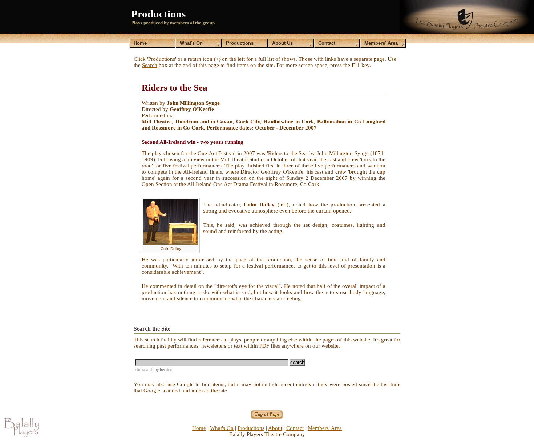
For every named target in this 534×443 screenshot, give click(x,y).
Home (140, 43)
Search (149, 65)
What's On (191, 43)
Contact (326, 43)
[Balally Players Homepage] (22, 436)
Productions (240, 43)
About (275, 428)
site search (144, 370)
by (163, 370)
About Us (282, 43)
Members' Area (381, 43)
